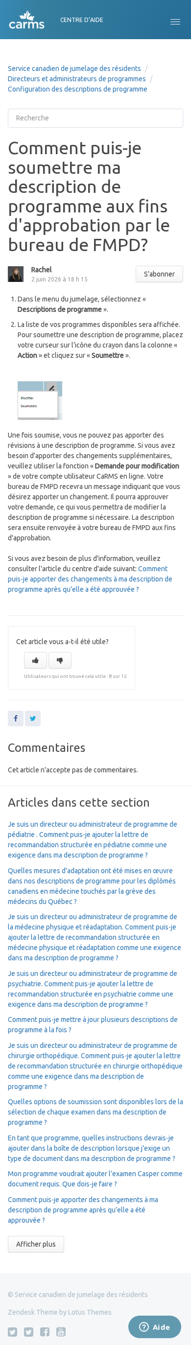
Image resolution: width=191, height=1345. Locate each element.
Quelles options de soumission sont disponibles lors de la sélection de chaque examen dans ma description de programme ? (95, 1112)
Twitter (33, 718)
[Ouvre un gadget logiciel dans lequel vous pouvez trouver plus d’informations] (154, 1328)
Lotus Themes (90, 1312)
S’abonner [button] (159, 274)
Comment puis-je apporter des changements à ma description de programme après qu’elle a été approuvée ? (90, 579)
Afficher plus (36, 1244)
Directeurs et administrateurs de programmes (77, 79)
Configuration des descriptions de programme (77, 89)
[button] (175, 19)
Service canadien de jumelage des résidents (74, 68)
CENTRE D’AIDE (81, 20)
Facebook (16, 718)
